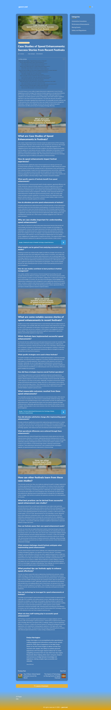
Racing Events (76, 27)
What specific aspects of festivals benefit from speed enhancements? (34, 63)
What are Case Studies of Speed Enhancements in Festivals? (33, 60)
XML (17, 699)
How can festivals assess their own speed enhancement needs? (33, 82)
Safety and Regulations (79, 30)
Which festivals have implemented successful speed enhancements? (34, 71)
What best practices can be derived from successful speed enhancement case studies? (38, 81)
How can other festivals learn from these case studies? (31, 80)
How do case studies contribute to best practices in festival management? (35, 68)
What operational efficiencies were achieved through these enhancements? (35, 78)
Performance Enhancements (24, 42)
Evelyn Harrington (33, 638)
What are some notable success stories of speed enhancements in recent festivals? (38, 70)
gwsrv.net (23, 7)
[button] (30, 664)
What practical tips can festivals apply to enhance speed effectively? (34, 85)
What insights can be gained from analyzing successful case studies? (34, 67)
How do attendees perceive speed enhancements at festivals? (32, 64)
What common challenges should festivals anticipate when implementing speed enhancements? (39, 84)
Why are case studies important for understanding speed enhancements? (35, 66)
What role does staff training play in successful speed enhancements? (34, 87)
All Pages (19, 696)
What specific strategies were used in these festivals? (31, 73)
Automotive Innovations (79, 21)
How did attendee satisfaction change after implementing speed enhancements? (36, 77)
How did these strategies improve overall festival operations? (32, 74)
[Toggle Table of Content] (63, 59)
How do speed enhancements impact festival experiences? (32, 62)
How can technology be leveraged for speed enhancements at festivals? (34, 86)
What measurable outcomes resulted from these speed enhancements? (35, 75)
